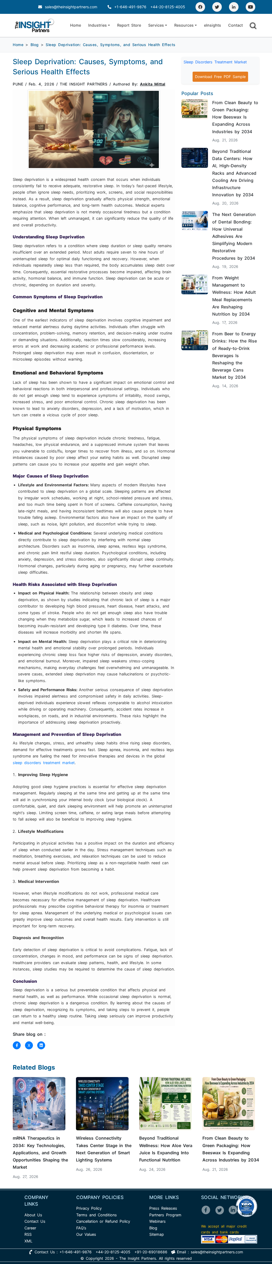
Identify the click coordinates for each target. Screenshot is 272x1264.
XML (28, 1241)
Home (75, 25)
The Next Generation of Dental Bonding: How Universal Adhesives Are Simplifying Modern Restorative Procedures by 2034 (234, 236)
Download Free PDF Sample (220, 76)
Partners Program (165, 1215)
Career (30, 1228)
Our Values (86, 1234)
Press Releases (163, 1208)
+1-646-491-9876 (130, 7)
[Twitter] (217, 7)
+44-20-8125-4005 (167, 7)
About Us (33, 1215)
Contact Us (34, 1221)
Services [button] (156, 25)
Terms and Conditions (96, 1215)
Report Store (129, 25)
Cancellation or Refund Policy (103, 1221)
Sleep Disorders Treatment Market (215, 62)
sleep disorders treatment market (44, 762)
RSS (28, 1234)
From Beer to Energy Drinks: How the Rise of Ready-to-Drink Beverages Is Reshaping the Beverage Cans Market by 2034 (234, 355)
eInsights (212, 25)
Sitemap (156, 1234)
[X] (221, 1213)
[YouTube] (250, 7)
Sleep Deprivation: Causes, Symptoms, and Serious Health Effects (111, 44)
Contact (235, 25)
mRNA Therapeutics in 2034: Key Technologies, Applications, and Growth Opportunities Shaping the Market (40, 1152)
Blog (35, 44)
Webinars (157, 1221)
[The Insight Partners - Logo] (35, 25)
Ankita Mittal (152, 84)
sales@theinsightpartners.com (70, 7)
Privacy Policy (89, 1208)
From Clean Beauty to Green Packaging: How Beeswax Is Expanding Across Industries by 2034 (235, 117)
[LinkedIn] (234, 7)
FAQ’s (81, 1228)
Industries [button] (97, 25)
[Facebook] (200, 7)
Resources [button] (184, 25)
